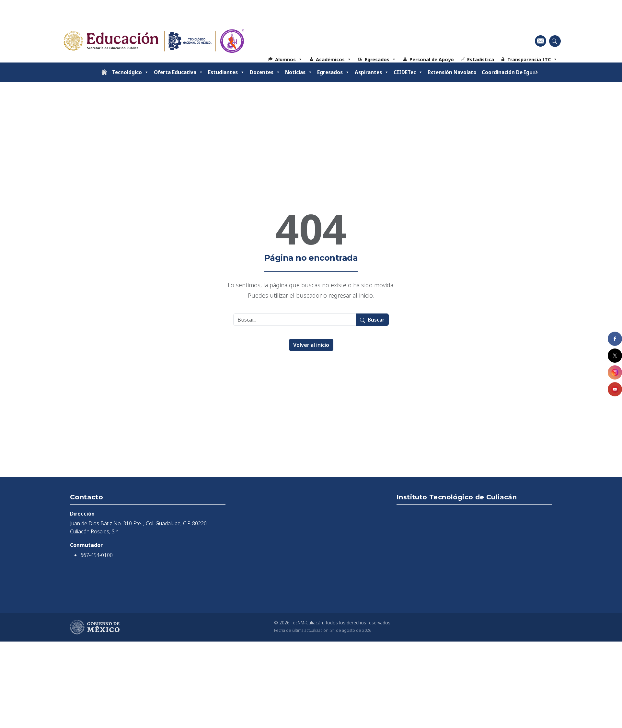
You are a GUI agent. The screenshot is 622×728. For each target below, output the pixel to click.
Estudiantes (223, 72)
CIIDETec (405, 72)
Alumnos (285, 59)
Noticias (295, 72)
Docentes (261, 72)
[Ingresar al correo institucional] (540, 41)
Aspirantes (368, 72)
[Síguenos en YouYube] (615, 389)
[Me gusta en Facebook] (615, 339)
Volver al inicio (311, 344)
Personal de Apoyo (431, 59)
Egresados (377, 59)
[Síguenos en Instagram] (615, 372)
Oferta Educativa (175, 72)
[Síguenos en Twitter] (615, 355)
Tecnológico (127, 72)
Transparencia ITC (529, 59)
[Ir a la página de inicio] (104, 72)
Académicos (330, 59)
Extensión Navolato (452, 72)
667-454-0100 (96, 555)
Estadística (480, 59)
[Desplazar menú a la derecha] (536, 72)
